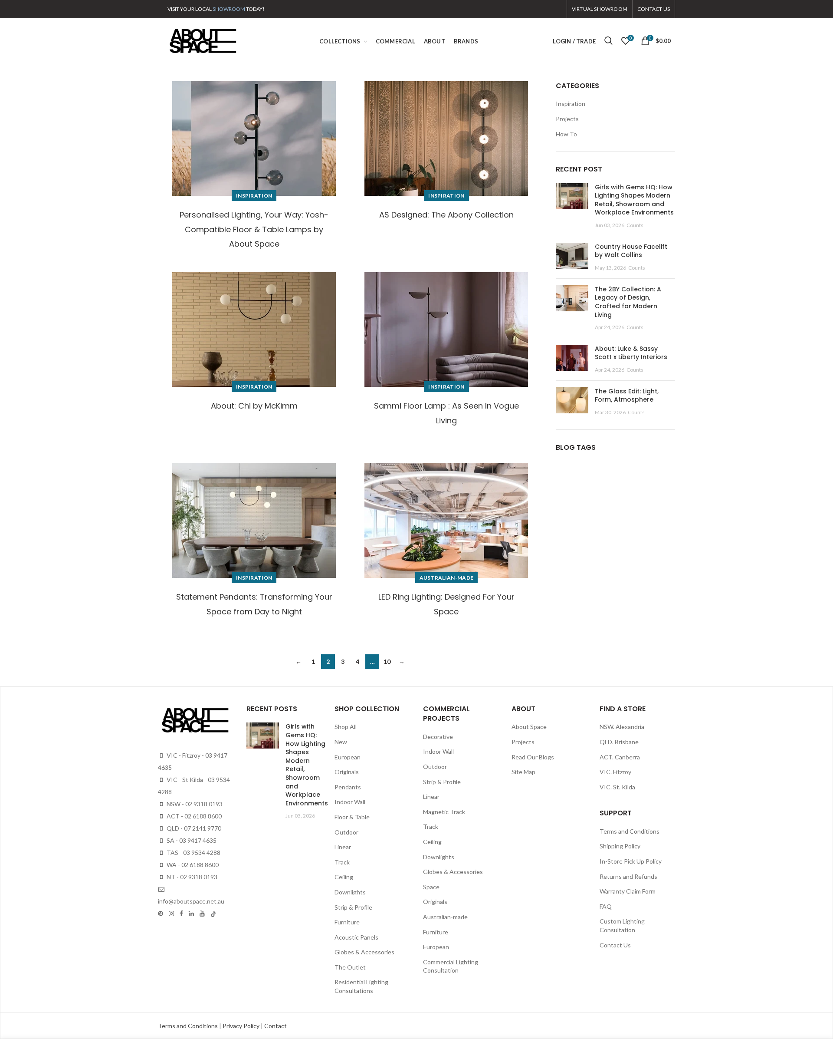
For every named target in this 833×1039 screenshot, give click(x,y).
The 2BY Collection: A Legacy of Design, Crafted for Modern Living (628, 302)
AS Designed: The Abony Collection (446, 214)
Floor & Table (352, 817)
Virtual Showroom (599, 9)
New (341, 741)
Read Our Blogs (533, 757)
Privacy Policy (242, 1025)
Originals (347, 771)
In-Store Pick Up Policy (631, 861)
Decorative (438, 736)
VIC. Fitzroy (615, 771)
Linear (343, 847)
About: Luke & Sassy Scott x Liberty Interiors (631, 353)
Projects (567, 118)
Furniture (347, 922)
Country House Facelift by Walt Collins (631, 251)
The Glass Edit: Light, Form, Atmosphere (627, 395)
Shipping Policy (620, 846)
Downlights (350, 892)
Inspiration (254, 195)
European (348, 757)
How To (566, 134)
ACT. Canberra (620, 757)
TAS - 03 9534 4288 (192, 852)
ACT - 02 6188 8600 (193, 816)
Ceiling (344, 877)
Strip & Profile (353, 907)
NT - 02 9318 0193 (191, 877)
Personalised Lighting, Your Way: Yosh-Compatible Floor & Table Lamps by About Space (254, 229)
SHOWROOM (229, 9)
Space (431, 887)
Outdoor (346, 832)
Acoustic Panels (356, 937)
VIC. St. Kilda (617, 787)
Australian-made (447, 577)
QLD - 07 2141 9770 (193, 828)
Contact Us (615, 945)
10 (387, 661)
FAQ (606, 906)
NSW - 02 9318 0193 (194, 804)
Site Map (523, 771)
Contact (275, 1025)
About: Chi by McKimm (254, 405)
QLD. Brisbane (619, 741)
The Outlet (350, 967)
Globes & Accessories (364, 952)
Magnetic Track (444, 811)
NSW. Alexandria (622, 726)
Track (342, 862)
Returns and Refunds (628, 876)
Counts (634, 225)
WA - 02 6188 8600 (192, 864)
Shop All (346, 726)
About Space (529, 726)
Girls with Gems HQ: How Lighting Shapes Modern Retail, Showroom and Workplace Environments (634, 200)
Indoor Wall (350, 801)
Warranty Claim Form (628, 891)
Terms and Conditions (629, 831)
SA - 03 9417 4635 (190, 840)
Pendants (348, 787)
